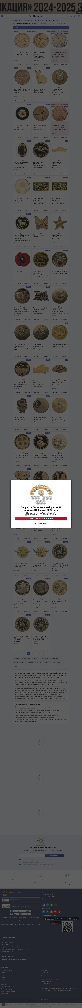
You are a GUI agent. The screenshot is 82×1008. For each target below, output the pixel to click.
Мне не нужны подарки (41, 523)
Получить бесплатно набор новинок (41, 518)
